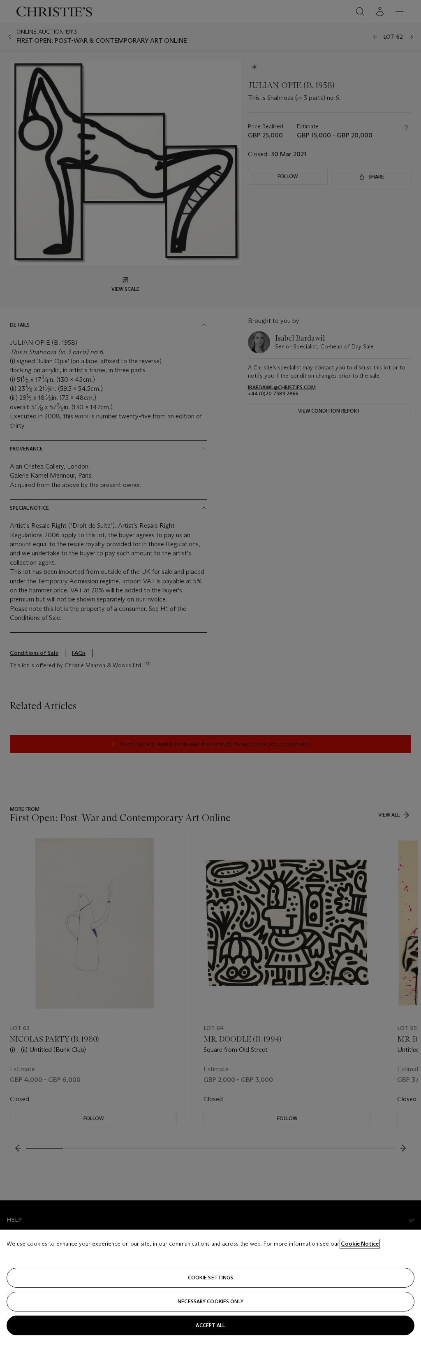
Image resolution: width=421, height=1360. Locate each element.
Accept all (210, 1325)
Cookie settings (211, 1277)
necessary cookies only (210, 1301)
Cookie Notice (360, 1243)
